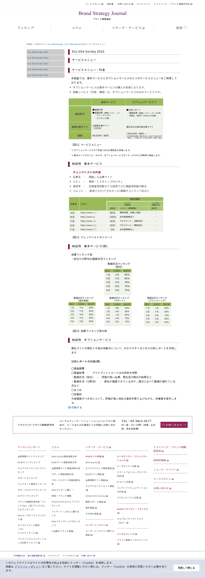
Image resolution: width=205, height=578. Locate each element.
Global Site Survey (95, 495)
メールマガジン (93, 3)
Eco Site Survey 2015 (38, 52)
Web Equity (92, 462)
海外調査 (90, 507)
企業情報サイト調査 (95, 480)
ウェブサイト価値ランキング (32, 483)
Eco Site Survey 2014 (38, 57)
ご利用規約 (17, 555)
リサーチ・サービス (97, 447)
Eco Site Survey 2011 (38, 69)
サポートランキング (27, 478)
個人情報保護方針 (35, 555)
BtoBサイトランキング (29, 462)
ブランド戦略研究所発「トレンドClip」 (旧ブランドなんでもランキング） (32, 505)
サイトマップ (143, 3)
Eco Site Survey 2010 (76, 44)
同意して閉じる (186, 567)
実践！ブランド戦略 (61, 495)
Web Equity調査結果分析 (64, 456)
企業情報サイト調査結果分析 (66, 468)
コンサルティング (125, 533)
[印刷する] (69, 407)
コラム (55, 447)
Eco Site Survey (55, 44)
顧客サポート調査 (94, 501)
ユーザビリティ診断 (127, 466)
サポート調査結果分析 (63, 474)
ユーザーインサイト (95, 525)
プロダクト (40, 44)
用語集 (110, 3)
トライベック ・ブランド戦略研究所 (172, 3)
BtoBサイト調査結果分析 (64, 462)
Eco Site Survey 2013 (38, 63)
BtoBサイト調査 (94, 474)
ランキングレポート (29, 447)
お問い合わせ (124, 3)
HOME (29, 44)
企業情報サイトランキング (31, 456)
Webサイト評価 (93, 456)
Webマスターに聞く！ (63, 489)
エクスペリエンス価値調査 (99, 468)
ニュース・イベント (164, 469)
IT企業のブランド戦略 (62, 531)
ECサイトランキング (28, 495)
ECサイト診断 (124, 481)
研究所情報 (159, 460)
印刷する (76, 407)
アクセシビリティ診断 (128, 497)
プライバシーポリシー (27, 566)
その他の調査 (92, 513)
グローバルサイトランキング (32, 489)
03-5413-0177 (141, 421)
